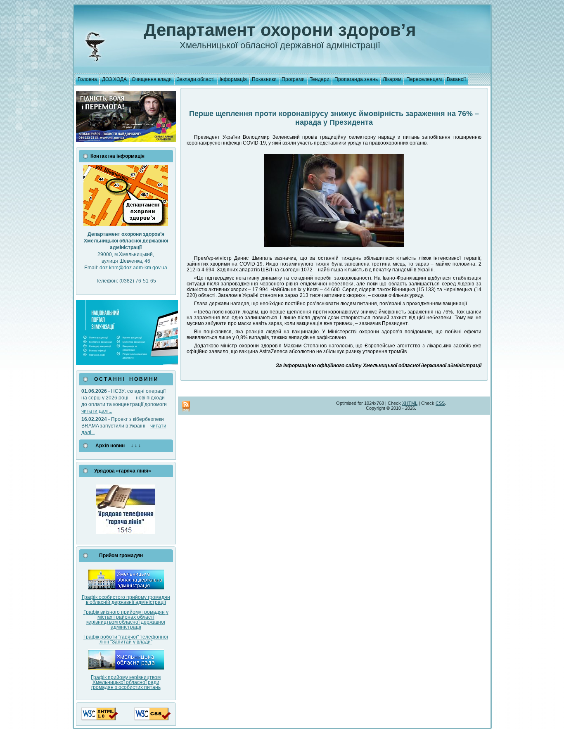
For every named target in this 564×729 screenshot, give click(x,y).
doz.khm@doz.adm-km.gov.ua (133, 268)
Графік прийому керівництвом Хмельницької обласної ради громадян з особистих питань (126, 682)
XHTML (409, 403)
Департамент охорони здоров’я (280, 30)
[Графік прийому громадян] (126, 588)
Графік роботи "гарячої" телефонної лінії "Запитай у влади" (125, 639)
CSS (440, 403)
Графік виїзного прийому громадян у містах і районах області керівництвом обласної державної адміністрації (125, 619)
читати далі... (96, 411)
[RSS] (186, 407)
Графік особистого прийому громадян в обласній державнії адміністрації (126, 599)
